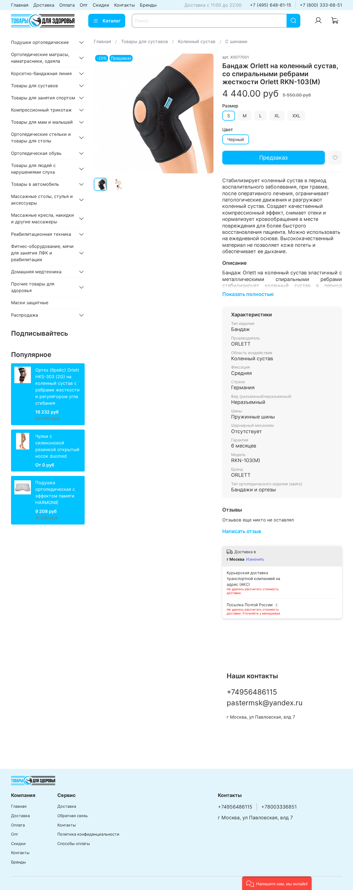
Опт (84, 5)
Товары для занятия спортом (43, 97)
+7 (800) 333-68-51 (321, 5)
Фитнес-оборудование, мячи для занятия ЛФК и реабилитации (42, 252)
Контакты (124, 5)
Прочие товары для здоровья (32, 287)
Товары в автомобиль (35, 184)
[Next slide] (204, 113)
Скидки (101, 5)
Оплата (67, 5)
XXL (296, 115)
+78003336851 (279, 807)
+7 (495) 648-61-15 (270, 5)
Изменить (255, 559)
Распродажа (24, 315)
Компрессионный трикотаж (41, 110)
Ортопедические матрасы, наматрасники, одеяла (40, 58)
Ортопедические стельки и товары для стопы (41, 137)
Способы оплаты (73, 843)
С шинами (236, 41)
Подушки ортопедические (40, 42)
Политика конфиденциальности (88, 834)
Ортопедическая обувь (36, 153)
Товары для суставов (144, 41)
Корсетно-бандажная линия (41, 73)
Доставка (43, 5)
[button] (277, 883)
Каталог (112, 20)
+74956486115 (252, 692)
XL (277, 115)
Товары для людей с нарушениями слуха (33, 169)
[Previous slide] (102, 113)
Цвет (227, 129)
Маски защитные (29, 302)
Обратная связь (72, 815)
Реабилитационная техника (41, 234)
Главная (19, 5)
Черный (235, 139)
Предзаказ (273, 157)
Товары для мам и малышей (42, 122)
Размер (230, 105)
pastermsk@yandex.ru (265, 702)
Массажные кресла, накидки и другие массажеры (42, 218)
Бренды (148, 5)
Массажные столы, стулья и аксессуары (42, 200)
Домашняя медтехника (36, 271)
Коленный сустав (196, 41)
